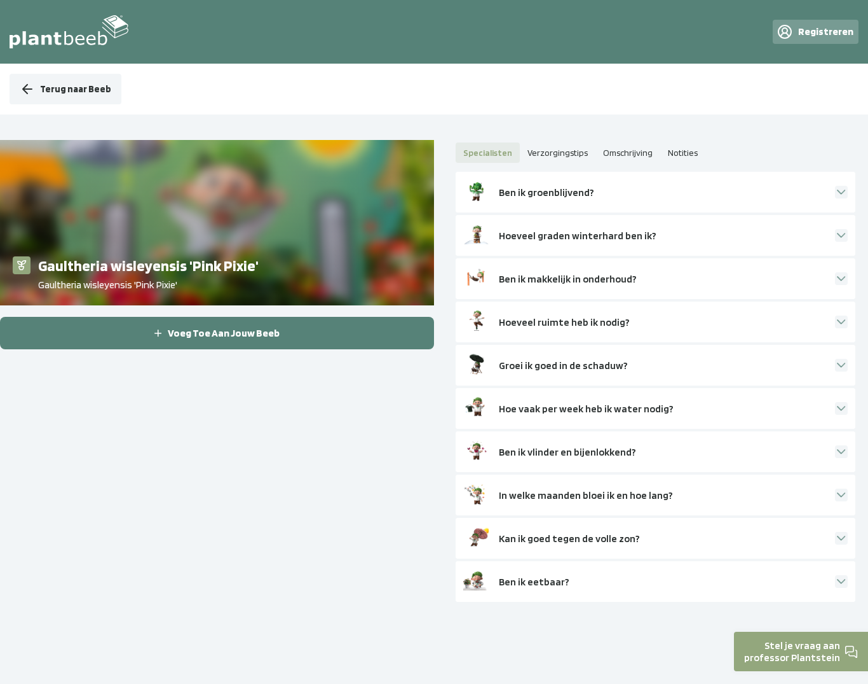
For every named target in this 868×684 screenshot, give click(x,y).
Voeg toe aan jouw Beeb (224, 333)
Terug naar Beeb (75, 89)
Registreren (825, 31)
